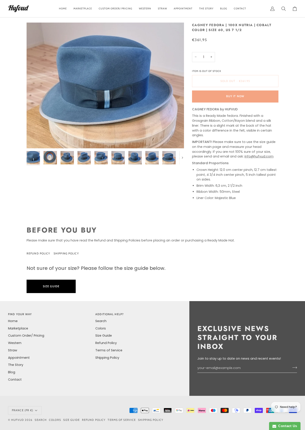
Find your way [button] (20, 314)
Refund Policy (38, 253)
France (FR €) (22, 410)
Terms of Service (108, 350)
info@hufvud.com (259, 156)
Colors (100, 328)
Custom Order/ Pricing (26, 335)
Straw (12, 350)
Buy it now (235, 96)
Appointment (19, 357)
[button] (115, 8)
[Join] (293, 367)
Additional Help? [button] (109, 314)
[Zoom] (105, 85)
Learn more (98, 286)
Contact (15, 379)
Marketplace (18, 328)
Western (14, 343)
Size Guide (100, 253)
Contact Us (286, 426)
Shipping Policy (66, 253)
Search (101, 321)
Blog (11, 372)
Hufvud (17, 420)
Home (13, 321)
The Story (15, 365)
